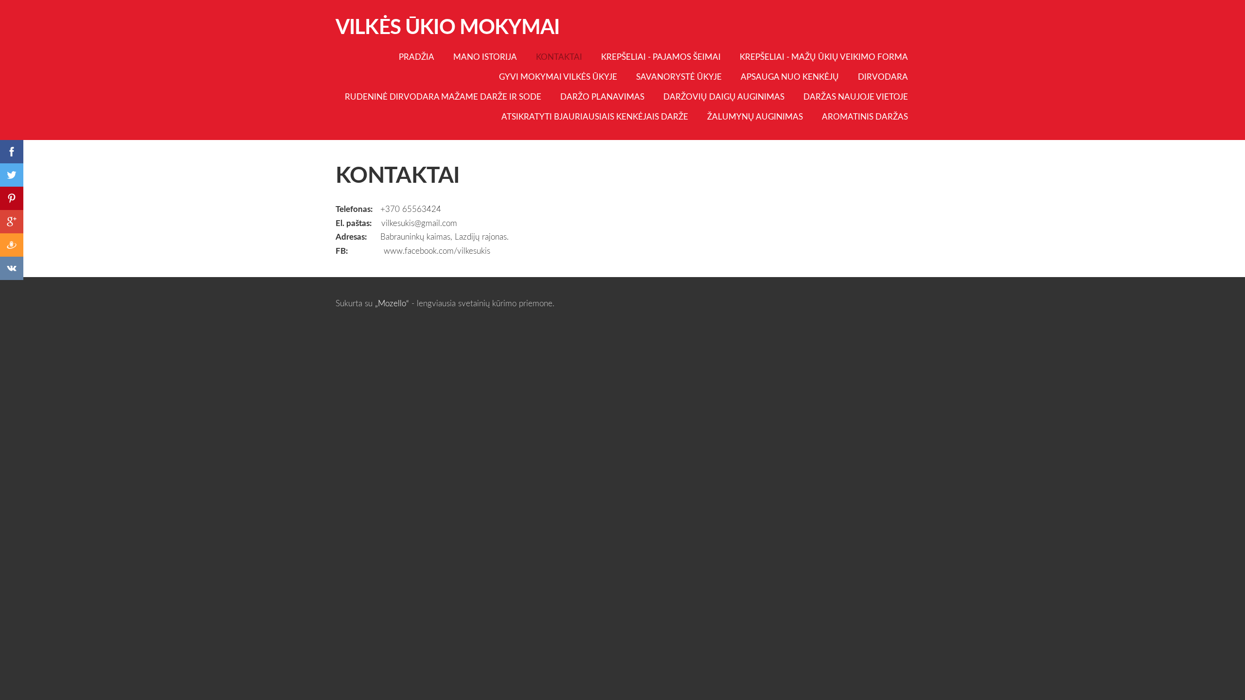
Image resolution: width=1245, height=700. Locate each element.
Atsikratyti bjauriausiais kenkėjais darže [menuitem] (594, 116)
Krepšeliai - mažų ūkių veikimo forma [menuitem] (824, 56)
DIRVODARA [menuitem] (883, 76)
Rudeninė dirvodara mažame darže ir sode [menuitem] (443, 96)
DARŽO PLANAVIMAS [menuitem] (602, 96)
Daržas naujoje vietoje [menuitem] (855, 96)
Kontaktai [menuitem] (559, 56)
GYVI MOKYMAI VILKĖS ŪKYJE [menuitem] (558, 76)
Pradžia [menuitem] (416, 56)
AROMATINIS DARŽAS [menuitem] (865, 116)
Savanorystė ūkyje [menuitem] (679, 76)
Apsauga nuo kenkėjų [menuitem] (790, 76)
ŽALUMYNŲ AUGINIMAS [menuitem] (755, 116)
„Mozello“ (392, 303)
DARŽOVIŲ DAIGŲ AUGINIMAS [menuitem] (723, 96)
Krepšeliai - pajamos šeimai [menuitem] (661, 56)
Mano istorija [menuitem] (485, 56)
